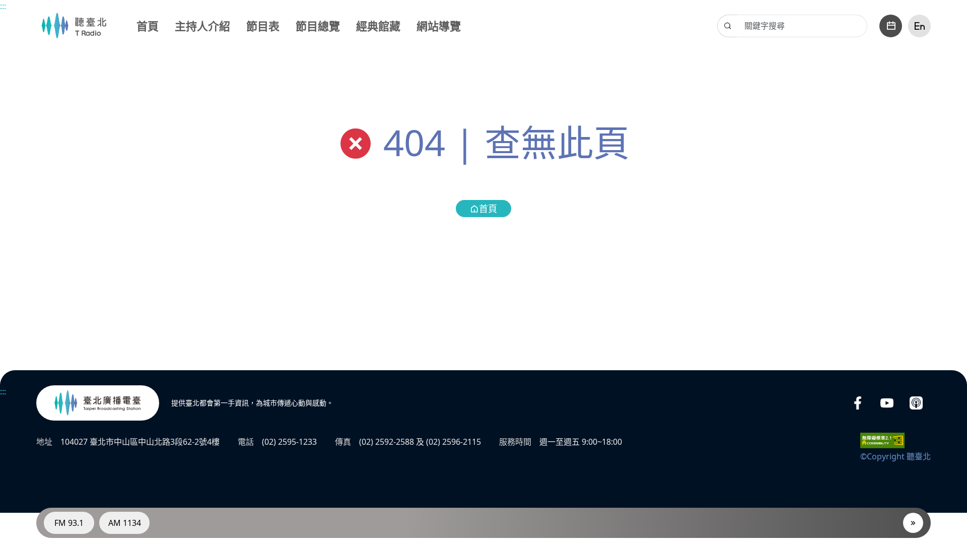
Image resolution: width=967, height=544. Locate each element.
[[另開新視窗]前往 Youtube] (887, 403)
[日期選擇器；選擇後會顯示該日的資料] (890, 26)
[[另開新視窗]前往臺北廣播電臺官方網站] (97, 403)
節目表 (263, 25)
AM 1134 (124, 522)
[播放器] (913, 523)
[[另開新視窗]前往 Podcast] (916, 403)
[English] (919, 26)
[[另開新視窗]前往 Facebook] (857, 403)
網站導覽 (439, 25)
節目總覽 (318, 25)
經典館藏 (378, 25)
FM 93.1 (69, 522)
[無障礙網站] (882, 439)
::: (3, 6)
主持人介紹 (202, 25)
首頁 (147, 25)
